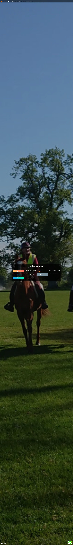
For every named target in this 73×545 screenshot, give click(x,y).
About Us (32, 1)
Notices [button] (19, 277)
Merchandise (27, 1)
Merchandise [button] (43, 274)
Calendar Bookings (15, 1)
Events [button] (19, 271)
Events (10, 1)
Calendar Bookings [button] (43, 271)
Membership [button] (19, 274)
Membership (22, 1)
